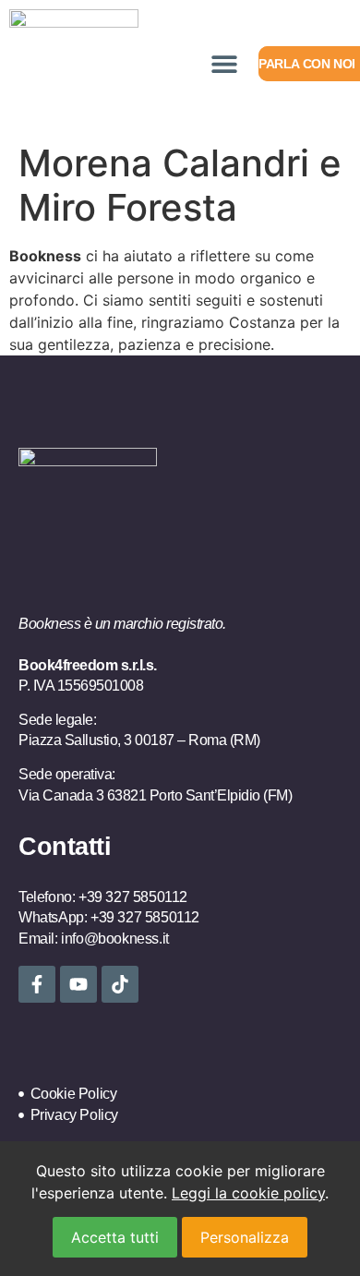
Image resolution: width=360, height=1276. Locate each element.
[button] (224, 64)
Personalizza (244, 1237)
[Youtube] (78, 984)
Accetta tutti (115, 1237)
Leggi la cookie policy (248, 1193)
